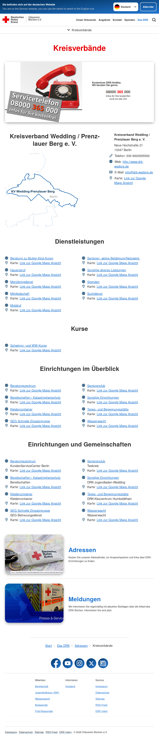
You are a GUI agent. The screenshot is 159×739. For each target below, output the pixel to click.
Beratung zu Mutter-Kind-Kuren (31, 258)
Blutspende (41, 705)
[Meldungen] (34, 603)
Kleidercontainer (21, 409)
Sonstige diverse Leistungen (106, 270)
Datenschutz (102, 692)
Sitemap (100, 698)
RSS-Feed (101, 705)
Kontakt (117, 20)
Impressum (101, 686)
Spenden (129, 20)
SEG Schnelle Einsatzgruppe (30, 421)
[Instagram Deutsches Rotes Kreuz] (79, 663)
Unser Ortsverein (86, 20)
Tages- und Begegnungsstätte (108, 409)
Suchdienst (94, 293)
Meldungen (84, 598)
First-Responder (44, 711)
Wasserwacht (96, 421)
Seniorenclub (96, 385)
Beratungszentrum (23, 385)
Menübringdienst (21, 281)
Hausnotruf (17, 270)
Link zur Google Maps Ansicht (130, 180)
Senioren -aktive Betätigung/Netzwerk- (113, 258)
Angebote (104, 20)
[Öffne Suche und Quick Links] (154, 19)
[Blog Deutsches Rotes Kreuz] (103, 663)
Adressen (82, 549)
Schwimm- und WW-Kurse (28, 345)
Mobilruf (15, 305)
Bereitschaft (41, 686)
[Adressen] (34, 554)
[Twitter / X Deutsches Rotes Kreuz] (91, 663)
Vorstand (70, 686)
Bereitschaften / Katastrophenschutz (35, 397)
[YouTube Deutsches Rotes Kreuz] (68, 663)
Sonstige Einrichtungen (103, 397)
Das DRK (143, 20)
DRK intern (101, 711)
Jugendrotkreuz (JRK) (47, 692)
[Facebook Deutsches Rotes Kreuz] (56, 663)
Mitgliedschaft (19, 293)
